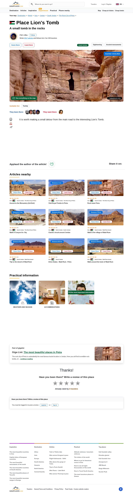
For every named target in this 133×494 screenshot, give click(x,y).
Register (109, 4)
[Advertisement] (71, 140)
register (43, 405)
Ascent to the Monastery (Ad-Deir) (22, 203)
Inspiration (32, 10)
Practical (53, 10)
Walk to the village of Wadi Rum (98, 232)
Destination (14, 10)
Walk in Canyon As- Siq (18, 232)
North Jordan (59, 230)
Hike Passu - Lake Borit (57, 470)
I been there (15, 45)
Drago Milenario (104, 468)
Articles (23, 10)
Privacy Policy (59, 489)
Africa (36, 452)
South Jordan (20, 200)
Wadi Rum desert (107, 230)
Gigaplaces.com (16, 4)
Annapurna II (103, 462)
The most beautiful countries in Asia (19, 453)
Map (99, 10)
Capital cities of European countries (18, 458)
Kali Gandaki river (105, 458)
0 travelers (73, 389)
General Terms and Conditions (43, 489)
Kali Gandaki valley (105, 452)
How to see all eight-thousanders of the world (82, 466)
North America (39, 468)
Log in (103, 4)
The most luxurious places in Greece (83, 475)
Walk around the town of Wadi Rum (100, 262)
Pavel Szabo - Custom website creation (77, 489)
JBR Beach (102, 465)
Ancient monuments (113, 44)
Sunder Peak (103, 472)
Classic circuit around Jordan (59, 232)
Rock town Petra (93, 203)
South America (39, 462)
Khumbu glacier (104, 455)
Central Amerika (39, 472)
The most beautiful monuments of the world (18, 463)
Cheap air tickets (108, 10)
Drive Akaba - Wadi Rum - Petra (59, 262)
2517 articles (28, 38)
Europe (36, 458)
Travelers (94, 4)
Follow (33, 35)
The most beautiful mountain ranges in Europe (19, 479)
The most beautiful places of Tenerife (19, 474)
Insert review (83, 45)
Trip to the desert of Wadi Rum (21, 262)
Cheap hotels (119, 10)
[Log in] (51, 164)
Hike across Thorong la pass (58, 474)
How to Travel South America (83, 471)
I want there (28, 45)
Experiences (43, 10)
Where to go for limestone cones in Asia (82, 461)
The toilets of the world (82, 457)
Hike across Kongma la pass (58, 455)
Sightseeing (97, 44)
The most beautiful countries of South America (19, 468)
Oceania (37, 465)
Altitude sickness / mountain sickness (83, 453)
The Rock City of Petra (30, 200)
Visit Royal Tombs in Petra (58, 203)
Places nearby (64, 10)
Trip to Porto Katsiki (56, 467)
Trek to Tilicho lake (55, 452)
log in (55, 405)
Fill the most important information (81, 292)
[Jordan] (15, 201)
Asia (11, 200)
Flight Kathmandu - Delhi (57, 458)
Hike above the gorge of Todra (57, 463)
